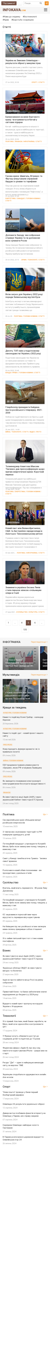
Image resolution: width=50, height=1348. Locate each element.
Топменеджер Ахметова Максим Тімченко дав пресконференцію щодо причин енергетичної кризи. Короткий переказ (25, 470)
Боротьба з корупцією (23, 20)
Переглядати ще (38, 642)
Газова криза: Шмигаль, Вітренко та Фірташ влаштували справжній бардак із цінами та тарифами (23, 179)
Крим (6, 20)
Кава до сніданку (12, 16)
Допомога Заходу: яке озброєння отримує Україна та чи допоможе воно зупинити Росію (22, 238)
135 (25, 629)
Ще (44, 814)
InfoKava (14, 10)
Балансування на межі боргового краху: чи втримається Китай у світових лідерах (22, 120)
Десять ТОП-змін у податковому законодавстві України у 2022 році (23, 352)
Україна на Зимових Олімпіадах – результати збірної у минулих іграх (23, 61)
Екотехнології (30, 16)
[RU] (20, 3)
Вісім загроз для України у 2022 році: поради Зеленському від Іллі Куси (24, 295)
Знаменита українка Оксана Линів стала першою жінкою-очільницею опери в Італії (23, 590)
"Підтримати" (9, 3)
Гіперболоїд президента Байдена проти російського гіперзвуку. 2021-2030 (23, 410)
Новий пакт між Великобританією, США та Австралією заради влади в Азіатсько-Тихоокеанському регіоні (24, 531)
